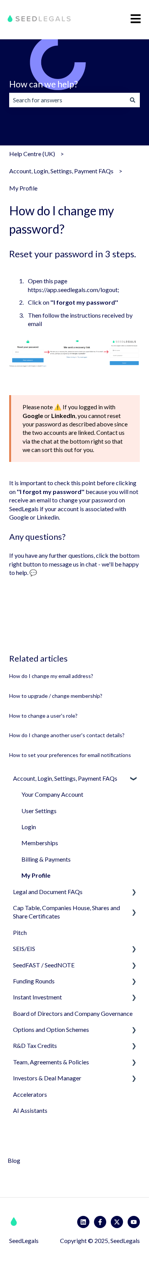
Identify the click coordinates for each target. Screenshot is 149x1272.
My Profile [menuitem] (35, 875)
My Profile (23, 188)
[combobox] (67, 100)
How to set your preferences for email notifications (70, 755)
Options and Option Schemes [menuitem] (51, 1029)
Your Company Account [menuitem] (52, 794)
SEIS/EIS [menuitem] (24, 948)
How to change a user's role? (43, 715)
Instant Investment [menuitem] (37, 997)
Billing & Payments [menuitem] (46, 859)
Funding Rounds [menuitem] (34, 981)
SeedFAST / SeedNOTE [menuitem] (43, 965)
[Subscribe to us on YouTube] (134, 1222)
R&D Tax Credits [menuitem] (35, 1045)
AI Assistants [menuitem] (30, 1110)
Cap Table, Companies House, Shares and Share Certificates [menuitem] (66, 912)
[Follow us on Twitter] (117, 1222)
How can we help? (43, 84)
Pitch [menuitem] (20, 932)
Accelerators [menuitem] (30, 1094)
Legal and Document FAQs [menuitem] (48, 891)
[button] (134, 779)
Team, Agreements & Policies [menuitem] (51, 1061)
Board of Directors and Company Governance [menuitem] (73, 1013)
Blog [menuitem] (14, 1160)
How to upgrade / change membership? (55, 695)
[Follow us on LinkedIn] (83, 1222)
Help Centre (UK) (32, 153)
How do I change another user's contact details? (67, 735)
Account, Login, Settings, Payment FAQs (61, 170)
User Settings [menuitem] (39, 810)
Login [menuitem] (28, 826)
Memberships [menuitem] (39, 842)
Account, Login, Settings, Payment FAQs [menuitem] (65, 778)
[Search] (132, 100)
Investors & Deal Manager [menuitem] (47, 1078)
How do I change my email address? (51, 676)
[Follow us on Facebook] (100, 1222)
